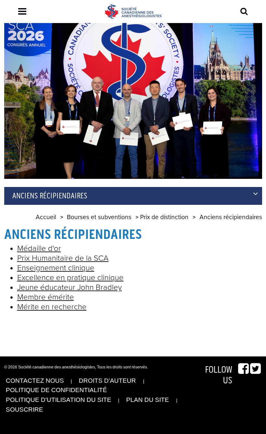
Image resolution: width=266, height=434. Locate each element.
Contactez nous (35, 380)
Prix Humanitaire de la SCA (63, 258)
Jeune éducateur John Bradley (69, 287)
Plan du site (147, 399)
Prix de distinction (164, 217)
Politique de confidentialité (56, 390)
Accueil (46, 217)
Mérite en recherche (52, 307)
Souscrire (24, 409)
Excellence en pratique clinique (70, 277)
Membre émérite (45, 297)
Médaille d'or (39, 248)
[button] (22, 11)
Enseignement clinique (55, 268)
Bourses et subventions (99, 217)
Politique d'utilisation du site (58, 399)
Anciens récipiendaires (49, 196)
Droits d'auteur (107, 380)
